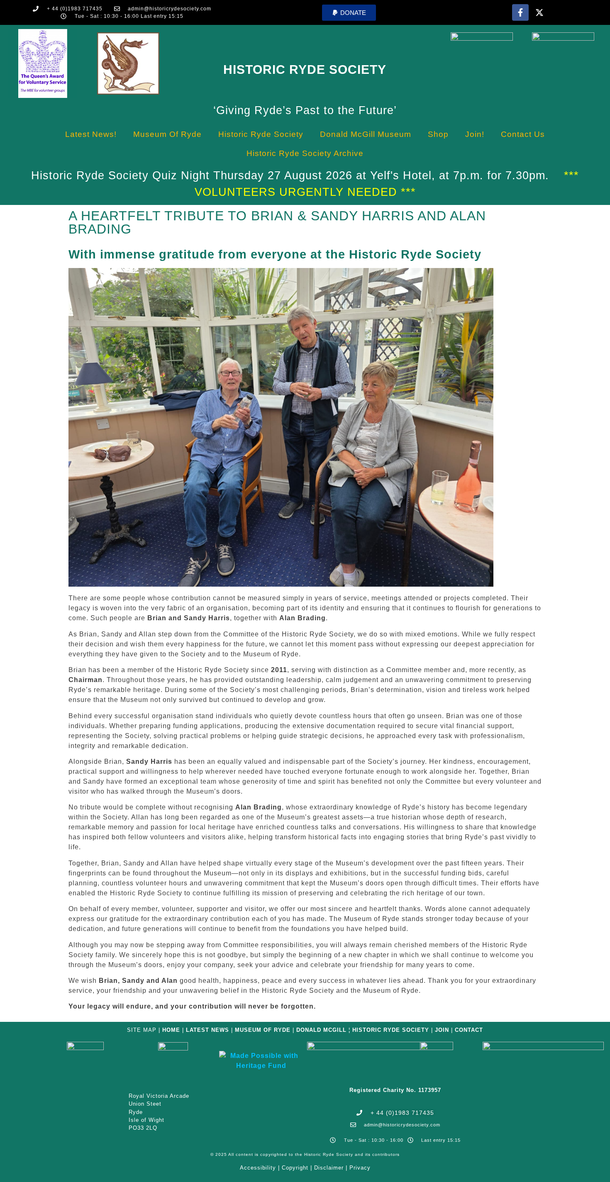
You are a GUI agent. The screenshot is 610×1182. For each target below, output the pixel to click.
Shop (438, 134)
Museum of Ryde (167, 134)
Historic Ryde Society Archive (305, 153)
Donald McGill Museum (365, 134)
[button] (349, 13)
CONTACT (469, 1030)
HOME (171, 1030)
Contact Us (523, 134)
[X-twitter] (539, 12)
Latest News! (91, 134)
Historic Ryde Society (304, 69)
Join (442, 1030)
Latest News (207, 1030)
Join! (474, 134)
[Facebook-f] (520, 12)
